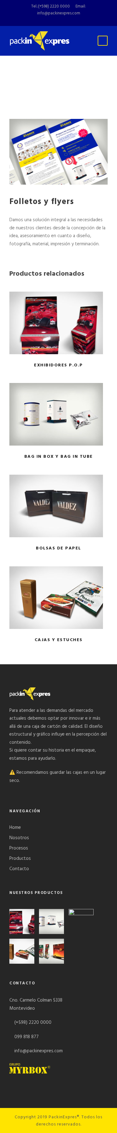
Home (15, 827)
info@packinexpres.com (58, 13)
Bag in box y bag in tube (58, 414)
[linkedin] (65, 20)
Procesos (18, 848)
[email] (44, 20)
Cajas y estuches (58, 598)
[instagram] (76, 20)
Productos (20, 858)
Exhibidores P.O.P (58, 323)
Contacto (19, 869)
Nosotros (19, 838)
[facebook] (54, 20)
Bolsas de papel (58, 506)
